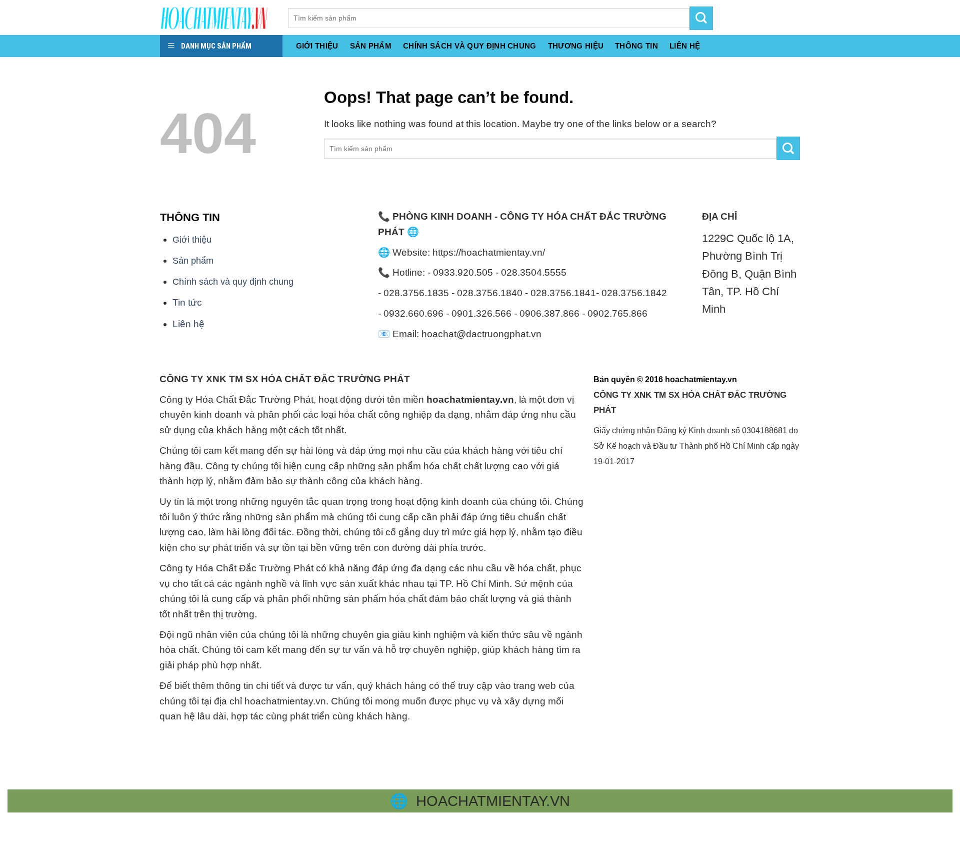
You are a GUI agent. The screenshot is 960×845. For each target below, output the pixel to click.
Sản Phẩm (371, 46)
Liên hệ (188, 324)
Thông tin (636, 46)
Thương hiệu (576, 46)
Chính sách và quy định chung (469, 46)
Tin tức (187, 302)
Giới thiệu (317, 46)
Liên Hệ (685, 46)
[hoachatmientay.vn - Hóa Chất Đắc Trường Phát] (216, 17)
